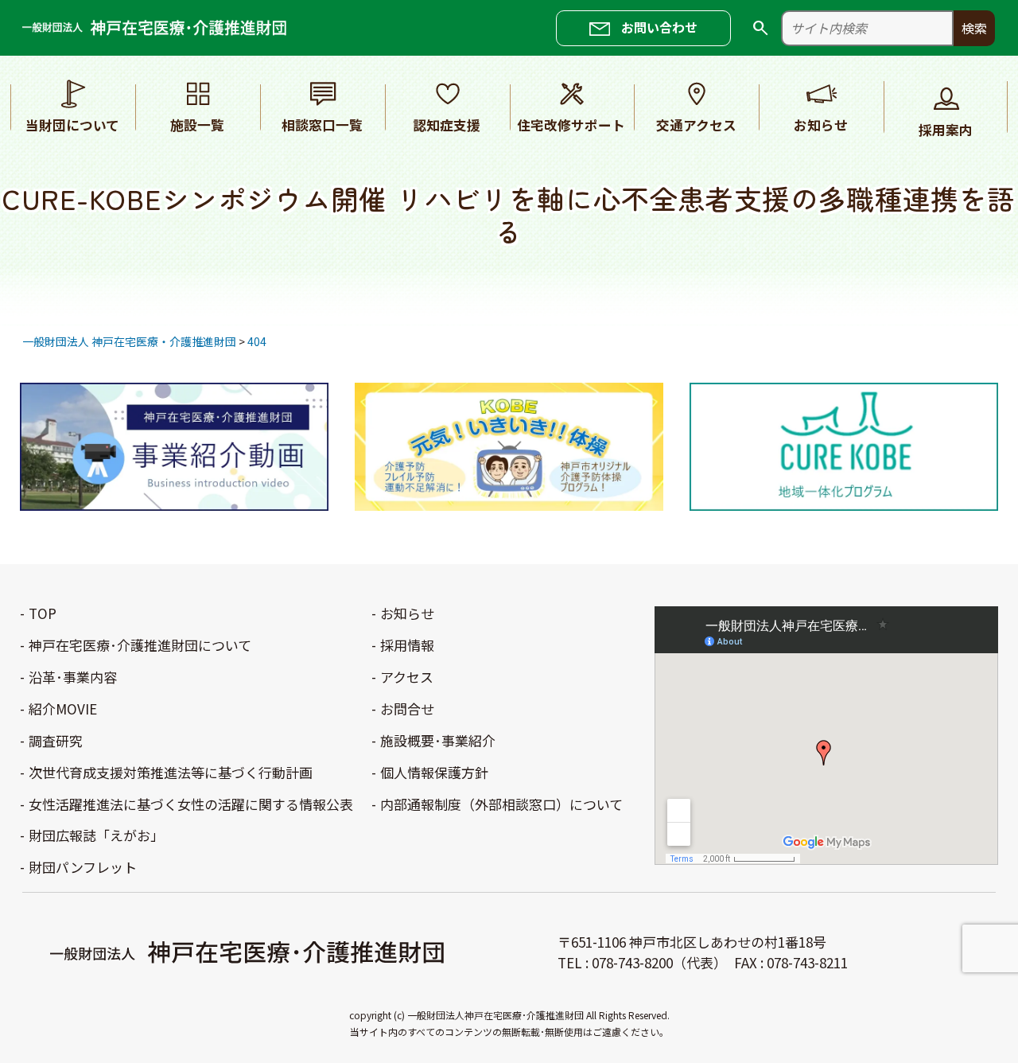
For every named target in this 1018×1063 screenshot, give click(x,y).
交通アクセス (696, 124)
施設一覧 (197, 124)
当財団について (72, 124)
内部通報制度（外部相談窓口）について (501, 804)
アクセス (406, 677)
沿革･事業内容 (73, 677)
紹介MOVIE (63, 709)
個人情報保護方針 (434, 773)
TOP (42, 613)
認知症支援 (446, 124)
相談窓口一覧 (322, 124)
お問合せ (407, 709)
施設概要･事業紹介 (437, 741)
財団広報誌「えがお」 (96, 835)
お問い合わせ (659, 27)
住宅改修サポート (571, 124)
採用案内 (946, 129)
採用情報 (407, 645)
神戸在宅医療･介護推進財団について (140, 645)
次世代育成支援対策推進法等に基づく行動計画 (171, 773)
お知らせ (821, 124)
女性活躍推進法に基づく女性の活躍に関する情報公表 (191, 804)
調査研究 (56, 741)
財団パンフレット (83, 867)
